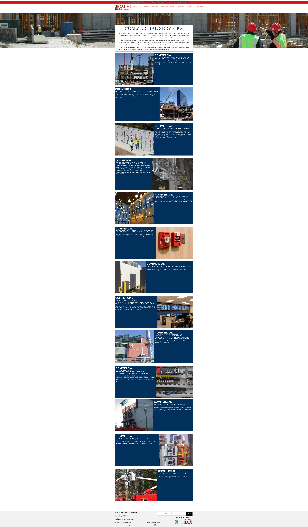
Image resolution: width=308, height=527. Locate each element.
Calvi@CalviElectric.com (124, 522)
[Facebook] (151, 525)
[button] (137, 7)
